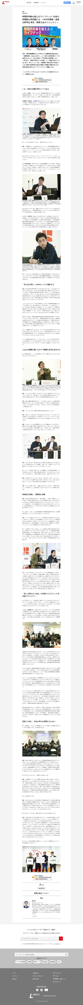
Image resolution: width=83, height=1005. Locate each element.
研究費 (29, 962)
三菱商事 (35, 101)
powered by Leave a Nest (50, 995)
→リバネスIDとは (56, 943)
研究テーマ (37, 962)
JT (52, 157)
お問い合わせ (36, 978)
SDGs (59, 962)
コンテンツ (15, 976)
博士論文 (45, 962)
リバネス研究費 (20, 962)
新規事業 (36, 2)
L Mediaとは (36, 973)
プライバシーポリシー (38, 976)
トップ (13, 973)
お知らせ (14, 978)
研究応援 (29, 2)
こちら (32, 74)
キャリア (43, 2)
